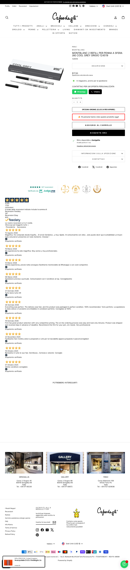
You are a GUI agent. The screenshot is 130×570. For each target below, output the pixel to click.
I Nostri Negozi (10, 508)
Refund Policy (10, 534)
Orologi (17, 29)
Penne (32, 29)
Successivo (21, 227)
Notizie (73, 33)
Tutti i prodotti (23, 26)
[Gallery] (65, 463)
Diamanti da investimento (89, 29)
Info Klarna (9, 524)
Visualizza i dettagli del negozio (86, 146)
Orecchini (91, 26)
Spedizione (75, 75)
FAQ (6, 521)
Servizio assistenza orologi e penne (17, 518)
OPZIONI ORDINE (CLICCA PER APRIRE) (98, 110)
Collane (74, 26)
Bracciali (57, 26)
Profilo (7, 6)
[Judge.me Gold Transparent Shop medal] (65, 189)
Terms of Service (11, 528)
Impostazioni (33, 6)
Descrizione (98, 66)
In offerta (58, 33)
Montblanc (78, 50)
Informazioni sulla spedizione (98, 153)
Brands (113, 29)
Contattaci (98, 159)
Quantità (77, 98)
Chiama (97, 92)
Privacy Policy (10, 531)
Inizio (74, 47)
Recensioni (23, 6)
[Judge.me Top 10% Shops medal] (97, 189)
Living (66, 29)
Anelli (41, 26)
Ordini (14, 6)
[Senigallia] (24, 463)
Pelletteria (49, 29)
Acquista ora (98, 133)
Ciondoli (109, 26)
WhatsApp (81, 92)
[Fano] (106, 463)
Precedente (10, 227)
